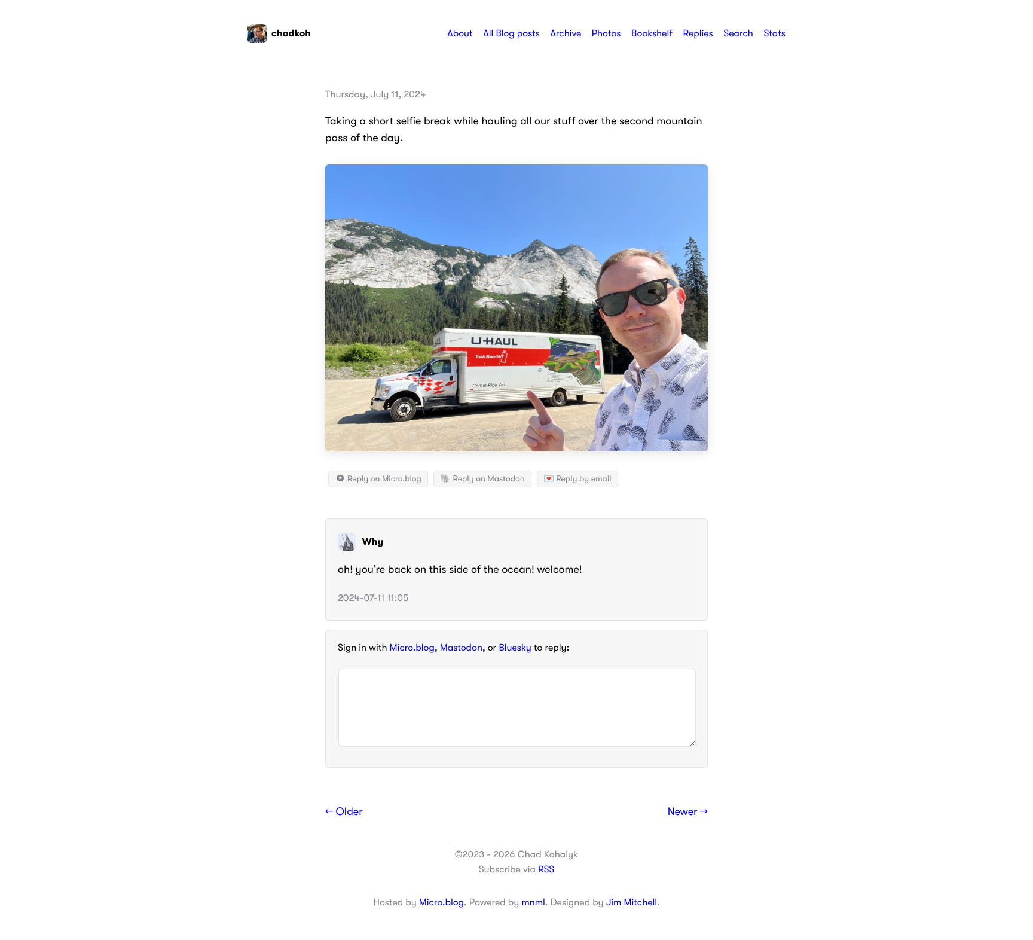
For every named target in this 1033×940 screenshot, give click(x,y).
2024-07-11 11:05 (373, 598)
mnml (533, 902)
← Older (344, 812)
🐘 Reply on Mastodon (482, 479)
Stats (774, 33)
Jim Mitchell (631, 902)
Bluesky (515, 647)
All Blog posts (511, 33)
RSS (546, 869)
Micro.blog (412, 647)
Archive (565, 33)
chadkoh (291, 33)
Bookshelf (652, 33)
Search (738, 33)
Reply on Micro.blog (383, 479)
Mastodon (461, 647)
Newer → (688, 812)
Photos (606, 33)
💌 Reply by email (577, 479)
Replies (698, 33)
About (459, 33)
